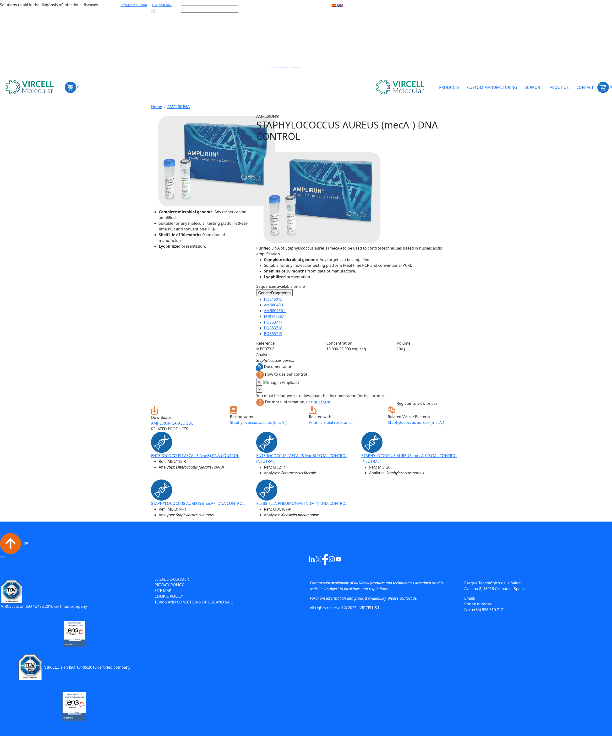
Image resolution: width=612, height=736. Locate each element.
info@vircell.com (490, 598)
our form (322, 402)
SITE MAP (162, 590)
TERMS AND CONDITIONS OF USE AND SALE (194, 602)
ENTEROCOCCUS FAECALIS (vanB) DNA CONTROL (195, 455)
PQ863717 (273, 322)
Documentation (278, 366)
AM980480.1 (275, 305)
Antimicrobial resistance (331, 422)
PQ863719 (273, 333)
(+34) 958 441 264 (509, 604)
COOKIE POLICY (168, 596)
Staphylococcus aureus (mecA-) (258, 422)
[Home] (30, 87)
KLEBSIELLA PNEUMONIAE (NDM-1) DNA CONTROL (301, 503)
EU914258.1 (274, 316)
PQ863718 (273, 328)
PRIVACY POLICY (169, 584)
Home (156, 106)
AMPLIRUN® (178, 106)
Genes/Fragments (274, 292)
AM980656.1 (275, 310)
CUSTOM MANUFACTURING (492, 87)
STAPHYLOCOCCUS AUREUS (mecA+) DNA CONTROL (198, 503)
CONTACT (585, 87)
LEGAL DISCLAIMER (171, 579)
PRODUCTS (449, 87)
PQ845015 (273, 299)
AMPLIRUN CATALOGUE (172, 423)
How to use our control (286, 374)
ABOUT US (559, 87)
